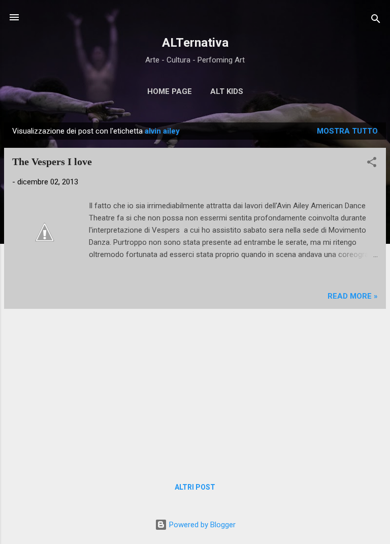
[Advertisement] (195, 388)
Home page (169, 91)
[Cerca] (376, 20)
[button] (372, 164)
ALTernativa (195, 43)
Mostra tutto (347, 131)
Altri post (195, 487)
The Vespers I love (52, 161)
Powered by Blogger (201, 524)
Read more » (353, 296)
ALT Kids (226, 91)
